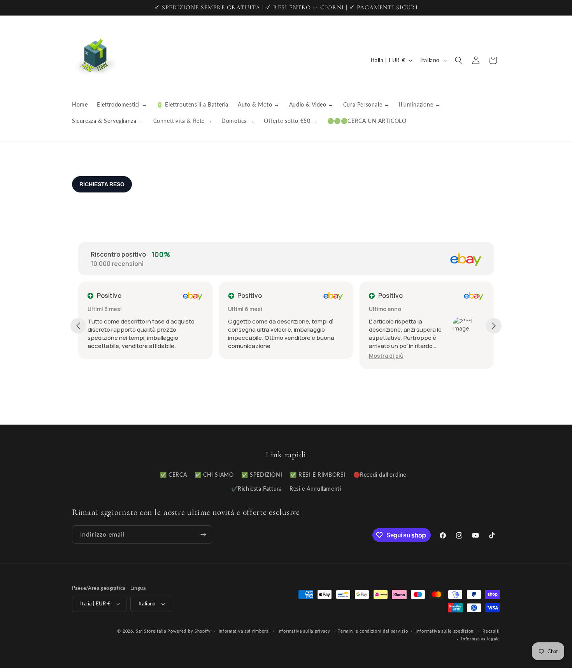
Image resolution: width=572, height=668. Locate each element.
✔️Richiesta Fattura (256, 488)
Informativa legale (480, 638)
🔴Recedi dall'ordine (379, 474)
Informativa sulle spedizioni (445, 630)
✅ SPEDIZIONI (261, 474)
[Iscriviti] (203, 534)
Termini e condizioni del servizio (373, 630)
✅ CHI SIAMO (214, 474)
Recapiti (491, 630)
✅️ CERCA (173, 474)
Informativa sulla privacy (303, 630)
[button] (458, 60)
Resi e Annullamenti (315, 488)
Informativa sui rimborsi (244, 630)
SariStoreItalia (151, 630)
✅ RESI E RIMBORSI (318, 474)
